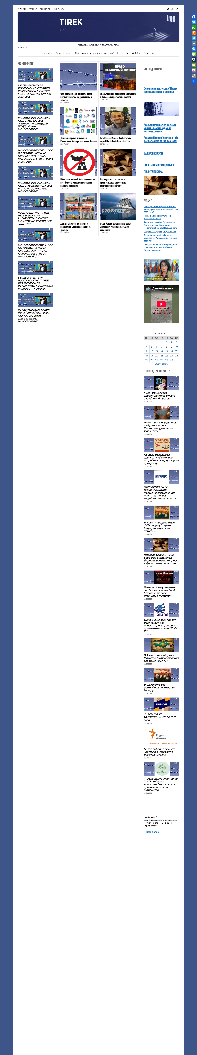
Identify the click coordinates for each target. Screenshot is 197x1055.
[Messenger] (193, 49)
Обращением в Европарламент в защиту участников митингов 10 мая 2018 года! (161, 209)
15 (167, 351)
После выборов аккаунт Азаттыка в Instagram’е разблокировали (159, 752)
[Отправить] (193, 81)
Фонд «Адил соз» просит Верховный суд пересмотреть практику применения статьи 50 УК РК (160, 625)
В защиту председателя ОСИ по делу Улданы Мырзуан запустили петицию (159, 526)
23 (171, 355)
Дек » (165, 364)
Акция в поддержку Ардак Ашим (160, 231)
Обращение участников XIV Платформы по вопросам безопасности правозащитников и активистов (160, 784)
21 (162, 355)
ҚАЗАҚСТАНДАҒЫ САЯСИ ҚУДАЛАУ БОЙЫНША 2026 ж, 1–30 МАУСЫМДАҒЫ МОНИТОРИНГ (35, 187)
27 (156, 360)
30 (171, 360)
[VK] (193, 43)
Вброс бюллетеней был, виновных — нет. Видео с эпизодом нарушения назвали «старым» (77, 182)
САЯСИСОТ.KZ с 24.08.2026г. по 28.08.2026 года (160, 717)
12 (152, 351)
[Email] (193, 70)
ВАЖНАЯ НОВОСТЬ (153, 153)
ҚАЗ (111, 53)
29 (166, 360)
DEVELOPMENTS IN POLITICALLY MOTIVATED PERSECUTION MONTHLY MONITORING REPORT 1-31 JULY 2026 (34, 91)
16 (172, 351)
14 (162, 351)
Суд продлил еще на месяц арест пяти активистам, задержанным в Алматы (76, 97)
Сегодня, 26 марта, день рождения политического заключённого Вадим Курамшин (160, 247)
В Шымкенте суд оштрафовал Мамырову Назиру (159, 687)
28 (161, 360)
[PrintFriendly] (193, 65)
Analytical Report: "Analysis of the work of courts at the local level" (161, 139)
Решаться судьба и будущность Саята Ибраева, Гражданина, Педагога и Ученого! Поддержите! (160, 225)
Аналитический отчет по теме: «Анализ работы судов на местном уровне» (160, 128)
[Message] (193, 54)
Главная (33, 9)
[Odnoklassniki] (193, 32)
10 (176, 347)
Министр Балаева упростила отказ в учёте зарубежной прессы (159, 395)
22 (166, 355)
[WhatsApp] (193, 27)
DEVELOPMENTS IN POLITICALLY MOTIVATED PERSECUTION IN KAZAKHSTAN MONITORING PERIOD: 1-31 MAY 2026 (35, 283)
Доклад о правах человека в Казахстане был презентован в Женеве (78, 139)
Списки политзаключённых (90, 53)
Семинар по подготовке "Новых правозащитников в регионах (160, 90)
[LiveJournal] (193, 59)
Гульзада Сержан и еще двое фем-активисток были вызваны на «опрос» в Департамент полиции (160, 559)
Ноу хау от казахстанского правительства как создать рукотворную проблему (113, 182)
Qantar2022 (132, 53)
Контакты (59, 9)
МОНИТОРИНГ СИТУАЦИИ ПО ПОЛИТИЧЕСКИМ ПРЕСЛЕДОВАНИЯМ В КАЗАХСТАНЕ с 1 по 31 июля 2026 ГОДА (35, 156)
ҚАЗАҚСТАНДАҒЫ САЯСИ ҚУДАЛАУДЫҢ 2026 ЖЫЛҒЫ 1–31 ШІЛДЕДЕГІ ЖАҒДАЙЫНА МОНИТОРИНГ (34, 124)
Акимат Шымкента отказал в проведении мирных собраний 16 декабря (75, 227)
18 (147, 355)
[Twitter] (193, 22)
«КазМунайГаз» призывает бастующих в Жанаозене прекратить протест (118, 95)
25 (146, 360)
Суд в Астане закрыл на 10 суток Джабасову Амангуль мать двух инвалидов (115, 227)
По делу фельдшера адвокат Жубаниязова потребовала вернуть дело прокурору (161, 459)
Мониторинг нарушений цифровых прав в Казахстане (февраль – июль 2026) (160, 426)
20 (156, 355)
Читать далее (151, 832)
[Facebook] (193, 16)
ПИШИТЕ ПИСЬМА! (153, 171)
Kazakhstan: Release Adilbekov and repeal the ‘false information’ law (115, 139)
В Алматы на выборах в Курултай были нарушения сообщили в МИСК (161, 658)
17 (176, 351)
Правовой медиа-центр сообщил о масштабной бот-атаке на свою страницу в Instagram (159, 591)
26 (151, 360)
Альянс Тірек (45, 9)
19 (152, 355)
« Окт (157, 364)
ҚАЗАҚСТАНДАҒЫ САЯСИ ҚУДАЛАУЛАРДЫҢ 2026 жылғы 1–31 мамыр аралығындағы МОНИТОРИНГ (34, 316)
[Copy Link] (193, 75)
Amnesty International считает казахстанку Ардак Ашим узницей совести (160, 238)
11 (147, 351)
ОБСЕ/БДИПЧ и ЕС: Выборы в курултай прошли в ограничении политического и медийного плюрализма (160, 493)
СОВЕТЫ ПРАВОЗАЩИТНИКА (159, 165)
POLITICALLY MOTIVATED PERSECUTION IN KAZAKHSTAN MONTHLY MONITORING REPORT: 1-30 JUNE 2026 (35, 218)
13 (157, 351)
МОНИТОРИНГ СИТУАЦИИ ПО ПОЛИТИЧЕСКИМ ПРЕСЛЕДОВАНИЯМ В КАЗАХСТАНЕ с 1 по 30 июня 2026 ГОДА (35, 251)
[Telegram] (193, 38)
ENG (119, 53)
